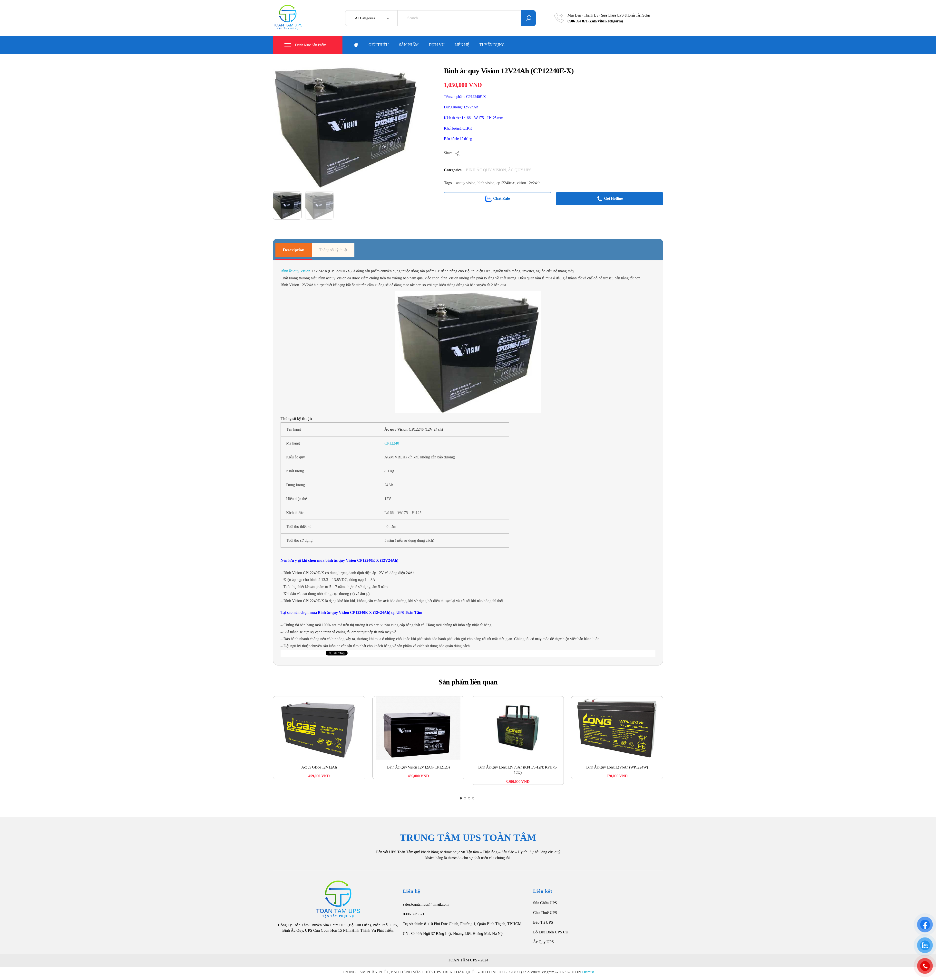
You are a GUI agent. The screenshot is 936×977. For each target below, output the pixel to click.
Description (293, 249)
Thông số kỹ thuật (333, 250)
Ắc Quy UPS (543, 942)
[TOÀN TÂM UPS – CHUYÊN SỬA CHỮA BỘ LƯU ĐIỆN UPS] (287, 17)
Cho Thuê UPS (545, 913)
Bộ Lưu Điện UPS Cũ (550, 932)
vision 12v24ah (528, 183)
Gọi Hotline (613, 198)
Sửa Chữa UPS (545, 903)
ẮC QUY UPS (519, 170)
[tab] (293, 250)
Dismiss (588, 972)
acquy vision (466, 183)
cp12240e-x (506, 183)
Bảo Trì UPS (543, 922)
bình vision (486, 183)
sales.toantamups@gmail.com (425, 904)
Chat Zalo (501, 198)
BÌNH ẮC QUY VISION (486, 170)
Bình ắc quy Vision (295, 271)
